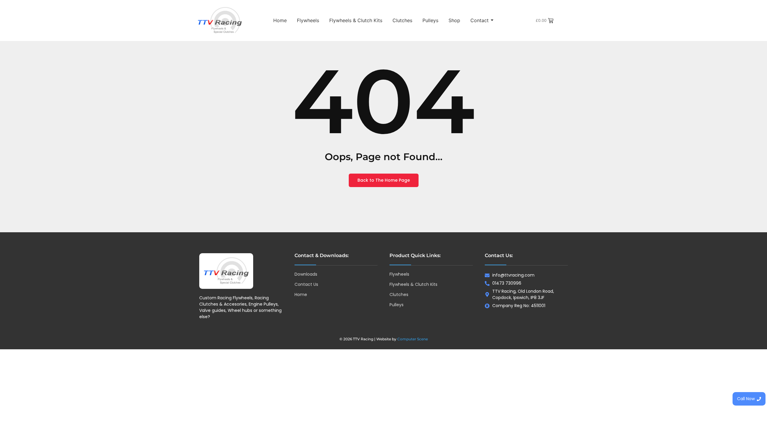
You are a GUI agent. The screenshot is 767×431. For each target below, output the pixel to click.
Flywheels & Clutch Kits (355, 20)
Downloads (306, 274)
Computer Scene (412, 339)
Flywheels (308, 20)
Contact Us (306, 284)
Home (280, 20)
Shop (454, 20)
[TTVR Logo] (226, 271)
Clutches (402, 20)
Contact (479, 20)
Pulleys (430, 20)
